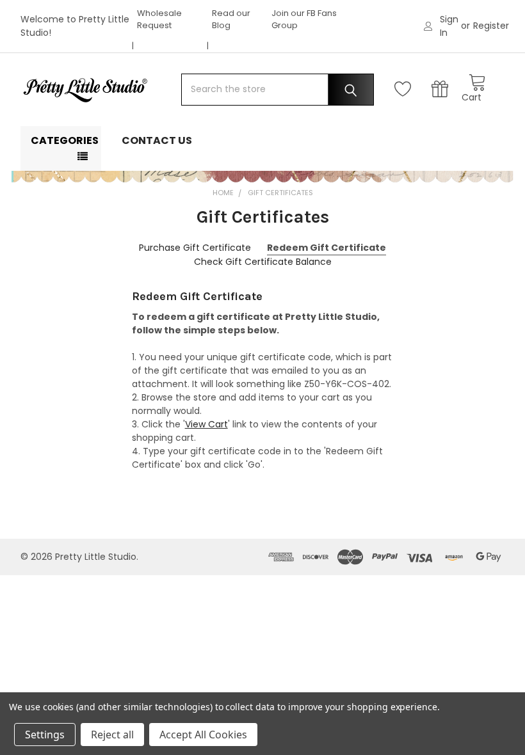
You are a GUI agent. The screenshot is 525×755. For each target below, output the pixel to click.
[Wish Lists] (405, 89)
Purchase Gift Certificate (195, 247)
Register (491, 25)
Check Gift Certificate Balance (263, 261)
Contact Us (157, 140)
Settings (45, 734)
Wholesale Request (159, 19)
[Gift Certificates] (443, 89)
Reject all (112, 734)
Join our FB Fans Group (304, 19)
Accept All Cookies (203, 734)
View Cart (206, 424)
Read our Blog (231, 19)
